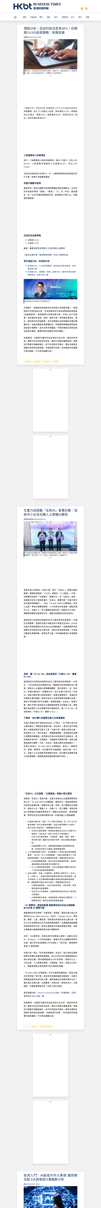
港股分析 (30, 108)
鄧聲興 (26, 37)
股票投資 (47, 361)
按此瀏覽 (57, 986)
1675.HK (60, 108)
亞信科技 (40, 108)
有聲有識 (28, 361)
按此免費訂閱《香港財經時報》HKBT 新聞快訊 (46, 254)
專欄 (87, 17)
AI (26, 1026)
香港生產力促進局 (45, 1026)
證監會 (38, 248)
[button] (89, 17)
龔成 (25, 1184)
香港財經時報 (41, 8)
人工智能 (33, 1026)
